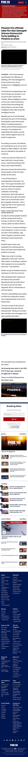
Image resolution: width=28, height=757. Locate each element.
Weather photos (17, 699)
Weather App (16, 588)
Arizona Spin (4, 627)
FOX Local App (4, 692)
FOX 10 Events (16, 686)
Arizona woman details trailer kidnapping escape (8, 549)
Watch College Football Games (17, 709)
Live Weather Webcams (4, 687)
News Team (16, 671)
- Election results (17, 614)
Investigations (4, 638)
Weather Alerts (16, 586)
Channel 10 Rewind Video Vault (5, 631)
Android (15, 374)
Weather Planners (17, 584)
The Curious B (16, 633)
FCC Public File (16, 669)
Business (3, 611)
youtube (12, 740)
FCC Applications (17, 667)
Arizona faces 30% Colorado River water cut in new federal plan (18, 476)
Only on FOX (5, 625)
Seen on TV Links (5, 599)
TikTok (2, 707)
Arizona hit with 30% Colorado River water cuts (9, 542)
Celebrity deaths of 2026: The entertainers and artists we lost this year (18, 456)
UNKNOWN (16, 647)
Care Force (3, 629)
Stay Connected (16, 681)
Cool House (4, 634)
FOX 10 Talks (16, 634)
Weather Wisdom (17, 591)
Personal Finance (5, 618)
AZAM (2, 579)
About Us (16, 657)
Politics (15, 609)
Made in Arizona (5, 639)
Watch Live (21, 2)
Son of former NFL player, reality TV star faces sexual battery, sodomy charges (17, 463)
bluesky (18, 740)
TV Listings (15, 673)
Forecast (15, 577)
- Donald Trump (17, 621)
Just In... (3, 434)
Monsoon (15, 579)
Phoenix (10, 45)
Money (3, 609)
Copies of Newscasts (15, 665)
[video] (14, 528)
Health (2, 585)
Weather (16, 575)
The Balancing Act (17, 631)
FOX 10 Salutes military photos (16, 692)
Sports (2, 601)
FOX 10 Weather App (5, 695)
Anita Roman (5, 41)
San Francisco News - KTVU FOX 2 (5, 667)
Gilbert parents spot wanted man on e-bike (9, 562)
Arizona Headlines (5, 577)
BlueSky (3, 716)
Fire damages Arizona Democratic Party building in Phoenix (14, 335)
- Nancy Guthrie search (5, 644)
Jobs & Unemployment (5, 615)
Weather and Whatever (16, 649)
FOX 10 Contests (17, 684)
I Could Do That (17, 641)
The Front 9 (16, 636)
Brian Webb (11, 41)
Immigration (4, 590)
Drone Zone (4, 636)
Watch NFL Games (17, 707)
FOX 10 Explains (5, 584)
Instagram (3, 709)
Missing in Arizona (5, 641)
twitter (7, 740)
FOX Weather (16, 593)
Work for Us (16, 676)
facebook (4, 740)
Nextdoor (3, 718)
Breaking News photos (16, 695)
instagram (10, 740)
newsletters (24, 740)
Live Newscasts (5, 684)
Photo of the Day (17, 697)
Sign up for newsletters (15, 688)
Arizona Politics (16, 616)
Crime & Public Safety (4, 581)
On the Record (16, 643)
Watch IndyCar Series (16, 719)
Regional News (4, 658)
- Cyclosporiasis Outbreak (5, 588)
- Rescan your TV (17, 675)
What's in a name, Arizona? (17, 652)
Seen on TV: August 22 (8, 451)
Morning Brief (4, 594)
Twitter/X (3, 712)
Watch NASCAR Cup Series (16, 716)
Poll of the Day (4, 598)
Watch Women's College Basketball (17, 725)
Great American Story (16, 639)
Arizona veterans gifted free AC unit (9, 555)
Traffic (2, 603)
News (3, 575)
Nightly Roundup (5, 596)
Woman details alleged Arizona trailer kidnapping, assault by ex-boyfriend (18, 470)
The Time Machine (17, 645)
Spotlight (3, 648)
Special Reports (5, 646)
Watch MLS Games (15, 731)
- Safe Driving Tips (5, 605)
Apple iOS (7, 374)
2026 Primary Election (16, 611)
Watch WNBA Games (16, 728)
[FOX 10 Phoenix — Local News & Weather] (5, 2)
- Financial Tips (4, 619)
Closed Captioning (17, 661)
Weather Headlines (17, 580)
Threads (3, 714)
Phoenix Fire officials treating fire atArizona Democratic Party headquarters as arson (12, 66)
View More (23, 434)
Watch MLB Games (16, 712)
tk (15, 740)
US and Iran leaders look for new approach (11, 537)
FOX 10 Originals (16, 626)
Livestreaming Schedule (4, 690)
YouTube (3, 705)
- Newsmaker (16, 618)
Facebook (3, 711)
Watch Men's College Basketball (17, 722)
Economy (3, 613)
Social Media (5, 703)
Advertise (15, 659)
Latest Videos (5, 519)
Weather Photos (17, 589)
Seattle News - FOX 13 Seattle (4, 670)
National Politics (17, 619)
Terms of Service (15, 427)
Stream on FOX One (16, 704)
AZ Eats (15, 629)
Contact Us (15, 662)
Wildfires (15, 582)
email (21, 740)
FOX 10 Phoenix (5, 45)
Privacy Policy (15, 426)
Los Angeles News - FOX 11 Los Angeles (5, 662)
